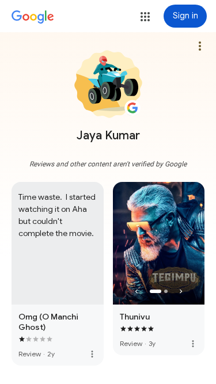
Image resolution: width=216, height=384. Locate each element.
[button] (145, 16)
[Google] (33, 17)
